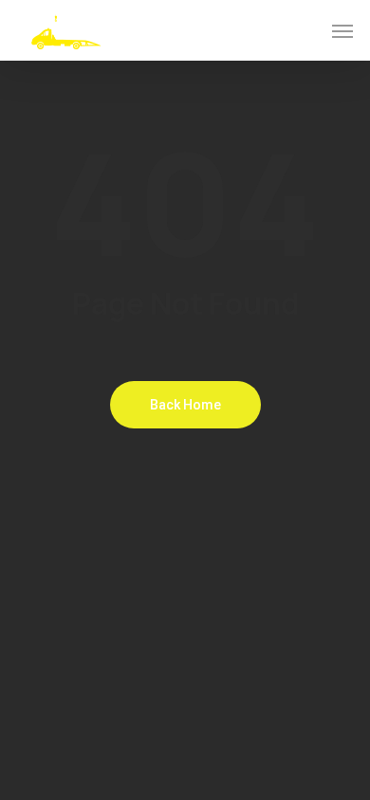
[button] (342, 30)
